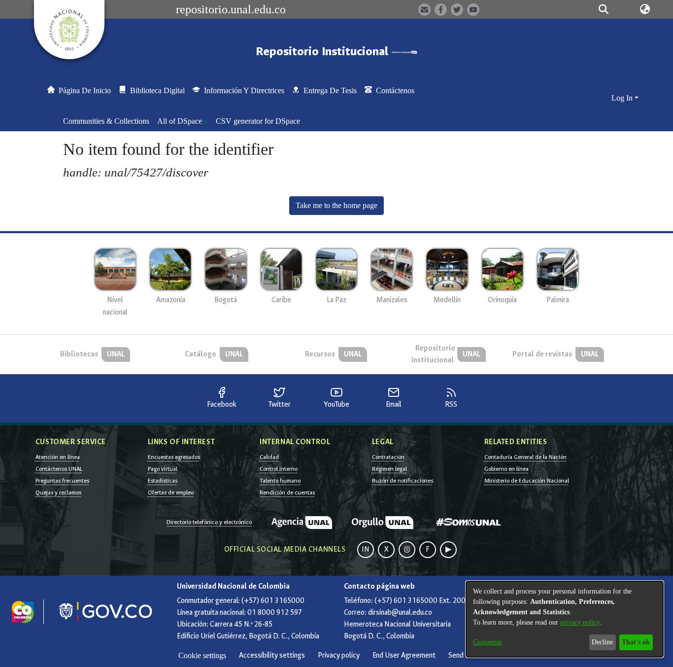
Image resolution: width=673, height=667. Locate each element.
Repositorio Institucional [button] (323, 51)
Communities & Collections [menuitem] (106, 121)
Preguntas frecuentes (62, 481)
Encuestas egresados (174, 457)
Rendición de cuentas (287, 492)
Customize (487, 642)
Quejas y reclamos (58, 492)
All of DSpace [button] (179, 121)
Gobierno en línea (506, 469)
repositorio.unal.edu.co (231, 9)
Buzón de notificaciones (402, 481)
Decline (602, 642)
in (366, 549)
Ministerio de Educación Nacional (526, 481)
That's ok (636, 642)
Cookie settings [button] (202, 655)
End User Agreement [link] (404, 655)
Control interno (279, 469)
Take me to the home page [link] (336, 205)
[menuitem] (182, 121)
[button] (603, 9)
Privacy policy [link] (339, 655)
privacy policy (580, 622)
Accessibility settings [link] (272, 655)
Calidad (269, 457)
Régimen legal (389, 469)
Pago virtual (162, 469)
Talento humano (280, 481)
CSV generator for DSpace (258, 121)
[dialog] (564, 619)
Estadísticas (162, 481)
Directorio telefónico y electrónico (209, 522)
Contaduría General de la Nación (525, 457)
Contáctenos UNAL (58, 469)
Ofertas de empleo (171, 492)
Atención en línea (57, 457)
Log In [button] (623, 98)
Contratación (388, 457)
